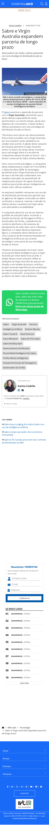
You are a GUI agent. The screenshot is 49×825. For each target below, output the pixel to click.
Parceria (33, 324)
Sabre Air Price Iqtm (30, 338)
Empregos (7, 766)
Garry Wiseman (10, 338)
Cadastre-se (24, 598)
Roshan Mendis (32, 329)
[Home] (3, 727)
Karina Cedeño (15, 25)
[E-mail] (22, 390)
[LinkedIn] (19, 390)
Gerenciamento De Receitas (16, 348)
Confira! (26, 398)
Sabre (7, 112)
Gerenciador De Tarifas (14, 367)
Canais (5, 750)
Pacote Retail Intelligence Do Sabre (19, 353)
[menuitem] (24, 749)
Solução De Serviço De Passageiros (19, 362)
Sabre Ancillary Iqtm (12, 343)
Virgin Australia (19, 324)
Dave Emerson (27, 334)
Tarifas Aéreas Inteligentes (15, 358)
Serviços (6, 758)
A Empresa (7, 774)
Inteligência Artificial (12, 329)
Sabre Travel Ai (10, 334)
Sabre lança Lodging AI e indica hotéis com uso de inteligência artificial (23, 426)
